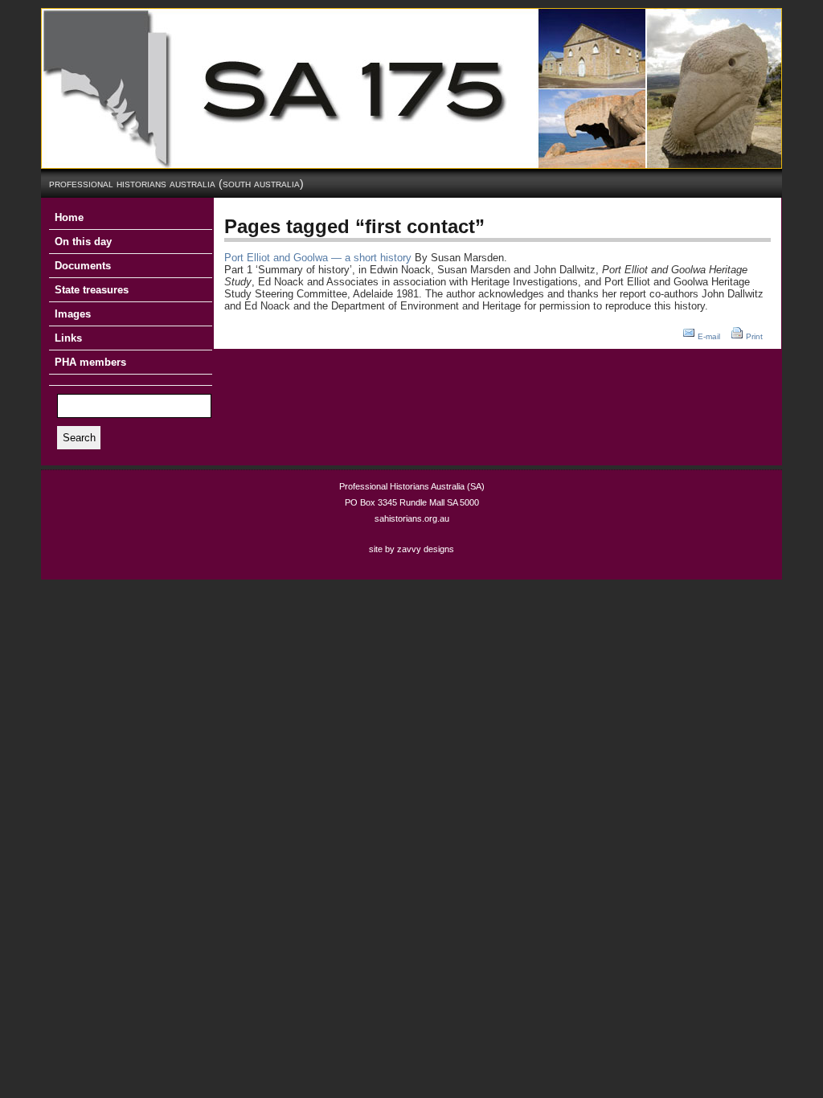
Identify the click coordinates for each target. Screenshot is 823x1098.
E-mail (709, 336)
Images (73, 314)
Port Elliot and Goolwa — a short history (318, 258)
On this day (83, 242)
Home (69, 217)
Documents (83, 266)
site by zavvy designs (411, 549)
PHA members (90, 362)
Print (754, 336)
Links (68, 338)
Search (79, 438)
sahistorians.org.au (412, 518)
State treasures (92, 290)
